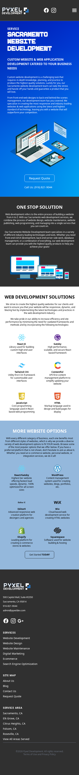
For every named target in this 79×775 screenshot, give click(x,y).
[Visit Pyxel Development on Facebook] (46, 10)
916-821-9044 (10, 606)
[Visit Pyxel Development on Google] (21, 621)
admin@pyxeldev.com (14, 610)
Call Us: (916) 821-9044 (38, 187)
